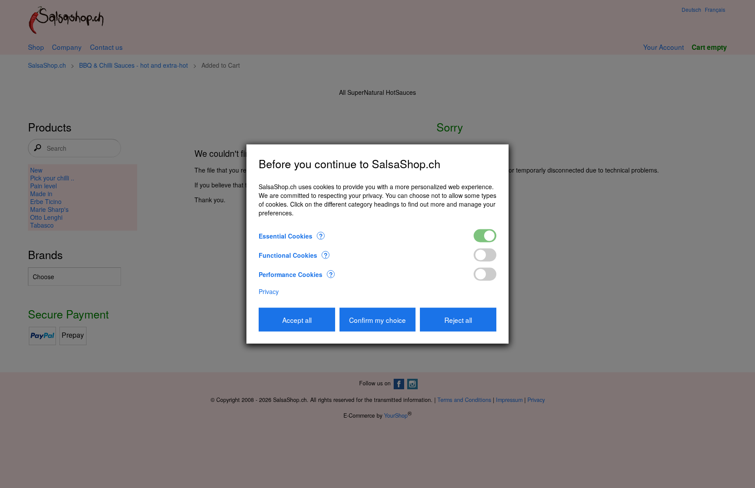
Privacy (269, 291)
